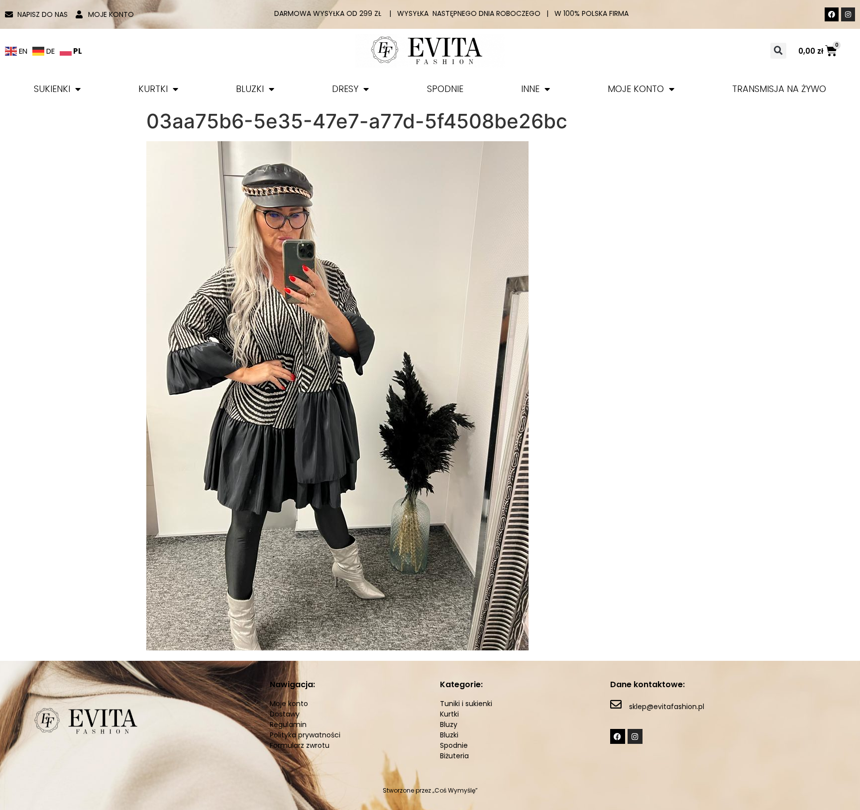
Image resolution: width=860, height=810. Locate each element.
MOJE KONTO (636, 89)
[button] (778, 51)
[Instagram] (848, 14)
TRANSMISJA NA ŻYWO (779, 89)
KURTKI (153, 89)
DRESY (345, 89)
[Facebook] (832, 14)
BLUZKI (250, 89)
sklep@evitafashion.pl (666, 707)
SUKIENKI (52, 89)
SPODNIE (445, 89)
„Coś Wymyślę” (455, 790)
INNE (530, 89)
